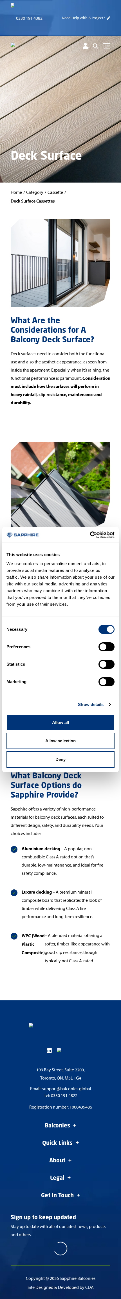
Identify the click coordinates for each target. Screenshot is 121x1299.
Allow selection (60, 740)
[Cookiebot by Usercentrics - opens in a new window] (90, 535)
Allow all (60, 722)
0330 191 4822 (64, 1095)
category (34, 192)
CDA (89, 1287)
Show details (91, 704)
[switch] (106, 646)
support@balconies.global (66, 1088)
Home (16, 192)
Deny (60, 759)
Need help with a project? (83, 17)
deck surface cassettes (33, 201)
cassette (55, 192)
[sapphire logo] (34, 47)
